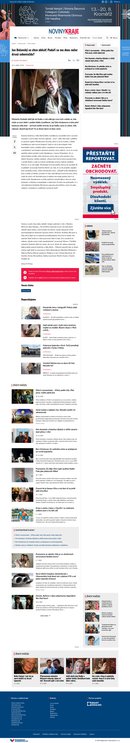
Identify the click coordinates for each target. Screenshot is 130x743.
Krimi (43, 38)
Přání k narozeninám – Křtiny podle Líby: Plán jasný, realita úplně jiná (38, 535)
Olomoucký (22, 38)
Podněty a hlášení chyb (50, 734)
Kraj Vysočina (15, 709)
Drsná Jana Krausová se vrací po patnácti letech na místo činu (109, 638)
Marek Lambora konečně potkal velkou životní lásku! (109, 614)
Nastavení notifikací (80, 734)
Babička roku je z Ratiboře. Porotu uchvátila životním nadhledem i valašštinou (41, 545)
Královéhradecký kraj (18, 711)
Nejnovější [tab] (90, 45)
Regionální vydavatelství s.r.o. (110, 740)
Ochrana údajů (66, 734)
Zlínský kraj (15, 725)
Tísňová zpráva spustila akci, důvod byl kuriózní (108, 232)
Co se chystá (97, 38)
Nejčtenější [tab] (105, 45)
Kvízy (65, 38)
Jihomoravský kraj (17, 707)
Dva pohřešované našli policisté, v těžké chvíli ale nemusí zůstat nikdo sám (108, 257)
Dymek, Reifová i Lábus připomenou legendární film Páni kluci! (97, 107)
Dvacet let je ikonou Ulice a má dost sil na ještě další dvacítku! (100, 83)
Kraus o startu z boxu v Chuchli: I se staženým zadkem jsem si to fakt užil (98, 91)
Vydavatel (36, 734)
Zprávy (36, 38)
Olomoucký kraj (16, 717)
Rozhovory (74, 38)
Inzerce (92, 734)
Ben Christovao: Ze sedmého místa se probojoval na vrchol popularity (38, 542)
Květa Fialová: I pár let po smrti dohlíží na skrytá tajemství (23, 678)
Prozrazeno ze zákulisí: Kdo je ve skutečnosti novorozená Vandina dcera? (98, 99)
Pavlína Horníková (20, 60)
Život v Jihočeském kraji (55, 271)
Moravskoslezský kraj (18, 715)
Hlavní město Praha (17, 703)
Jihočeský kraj (16, 705)
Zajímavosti (54, 715)
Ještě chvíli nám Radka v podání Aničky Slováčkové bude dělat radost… (78, 678)
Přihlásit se (117, 2)
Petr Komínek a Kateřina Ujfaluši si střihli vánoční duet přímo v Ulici (38, 538)
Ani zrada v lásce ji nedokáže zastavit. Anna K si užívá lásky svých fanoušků (103, 678)
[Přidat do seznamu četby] (78, 60)
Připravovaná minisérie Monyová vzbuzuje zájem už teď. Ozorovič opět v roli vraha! (52, 678)
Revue (50, 38)
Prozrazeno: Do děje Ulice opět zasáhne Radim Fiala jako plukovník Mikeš (98, 75)
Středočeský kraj (16, 723)
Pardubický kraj (16, 719)
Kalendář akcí (85, 38)
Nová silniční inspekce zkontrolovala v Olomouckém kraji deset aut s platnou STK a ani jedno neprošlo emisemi (56, 576)
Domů (14, 43)
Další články (44, 615)
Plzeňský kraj (15, 721)
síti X (40, 277)
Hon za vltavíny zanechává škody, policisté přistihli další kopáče (107, 268)
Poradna (58, 38)
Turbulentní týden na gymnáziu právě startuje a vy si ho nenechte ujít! (109, 627)
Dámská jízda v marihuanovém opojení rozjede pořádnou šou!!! (107, 603)
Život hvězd (31, 43)
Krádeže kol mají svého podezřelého (108, 243)
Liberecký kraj (16, 713)
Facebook (103, 2)
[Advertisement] (50, 205)
